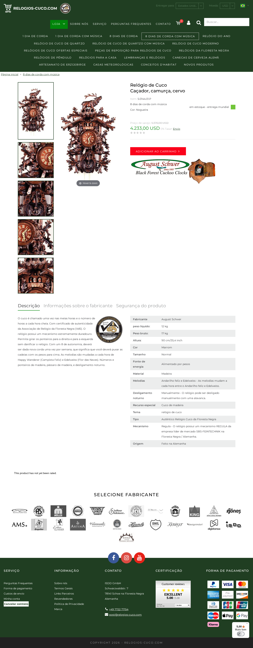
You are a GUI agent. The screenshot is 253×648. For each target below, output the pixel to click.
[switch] (240, 634)
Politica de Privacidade (69, 604)
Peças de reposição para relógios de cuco (133, 50)
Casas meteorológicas (113, 64)
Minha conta (12, 598)
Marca (58, 609)
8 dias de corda (124, 36)
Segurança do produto (141, 305)
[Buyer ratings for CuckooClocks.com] (173, 595)
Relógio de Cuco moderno (195, 43)
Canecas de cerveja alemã (196, 57)
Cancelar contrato (16, 604)
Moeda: (213, 5)
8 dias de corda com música (170, 36)
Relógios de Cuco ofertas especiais (56, 50)
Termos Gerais (63, 588)
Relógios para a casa (98, 57)
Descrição (29, 305)
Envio (176, 128)
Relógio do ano (217, 36)
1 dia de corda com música (78, 36)
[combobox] (190, 6)
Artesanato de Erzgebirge (62, 64)
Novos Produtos (199, 64)
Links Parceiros (64, 593)
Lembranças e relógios (144, 57)
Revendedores (63, 598)
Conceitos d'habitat (159, 64)
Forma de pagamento (18, 588)
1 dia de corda (35, 36)
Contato (163, 24)
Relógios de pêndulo (53, 57)
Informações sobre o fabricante (78, 305)
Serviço (99, 24)
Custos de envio (14, 593)
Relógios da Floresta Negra (204, 50)
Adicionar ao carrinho (156, 151)
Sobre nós (79, 24)
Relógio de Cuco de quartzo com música (128, 43)
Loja (56, 24)
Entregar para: (165, 5)
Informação (66, 570)
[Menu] (247, 624)
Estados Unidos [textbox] (188, 5)
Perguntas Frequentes (131, 24)
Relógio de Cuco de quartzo (59, 43)
